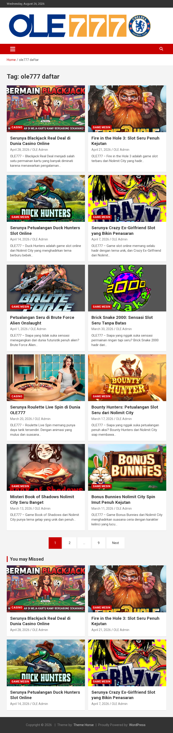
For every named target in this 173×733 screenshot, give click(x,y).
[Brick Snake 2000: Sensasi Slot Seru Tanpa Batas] (127, 287)
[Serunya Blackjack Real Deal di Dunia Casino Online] (46, 108)
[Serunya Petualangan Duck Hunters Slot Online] (46, 198)
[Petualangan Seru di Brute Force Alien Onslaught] (46, 287)
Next (115, 543)
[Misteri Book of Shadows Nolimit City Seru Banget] (46, 467)
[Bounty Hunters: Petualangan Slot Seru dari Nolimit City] (127, 377)
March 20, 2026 (21, 419)
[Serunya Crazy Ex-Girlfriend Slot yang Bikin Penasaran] (127, 198)
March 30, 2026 (102, 329)
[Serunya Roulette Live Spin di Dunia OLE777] (46, 377)
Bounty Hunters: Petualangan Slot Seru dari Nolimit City (124, 409)
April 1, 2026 (19, 329)
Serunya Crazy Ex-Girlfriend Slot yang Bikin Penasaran (123, 230)
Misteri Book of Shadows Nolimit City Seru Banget (42, 499)
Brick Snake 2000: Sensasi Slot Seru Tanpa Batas (122, 320)
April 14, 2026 (20, 239)
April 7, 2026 (100, 239)
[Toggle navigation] (13, 49)
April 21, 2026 (101, 149)
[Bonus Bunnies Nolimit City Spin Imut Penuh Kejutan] (127, 467)
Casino (16, 127)
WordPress (137, 725)
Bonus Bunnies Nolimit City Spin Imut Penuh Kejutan (123, 499)
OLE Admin (40, 149)
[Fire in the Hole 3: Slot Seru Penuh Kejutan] (127, 108)
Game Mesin (101, 127)
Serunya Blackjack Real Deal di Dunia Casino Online (40, 140)
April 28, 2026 (20, 149)
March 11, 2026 (102, 508)
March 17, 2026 (102, 419)
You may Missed (27, 559)
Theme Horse (83, 725)
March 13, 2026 (21, 508)
